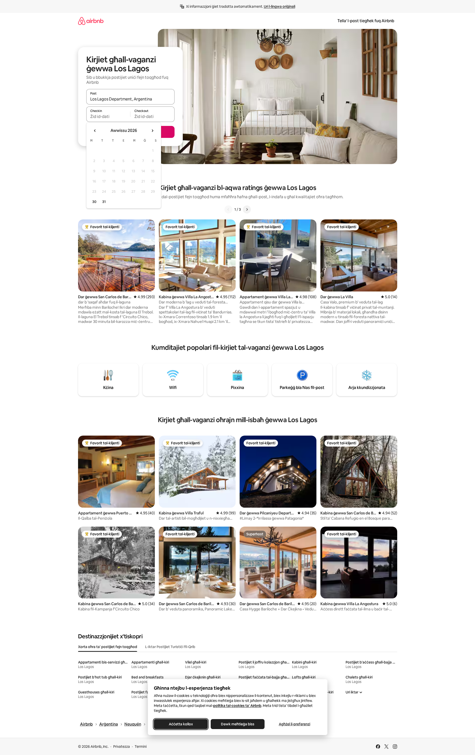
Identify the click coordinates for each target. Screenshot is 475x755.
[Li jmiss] (247, 209)
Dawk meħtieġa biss (237, 724)
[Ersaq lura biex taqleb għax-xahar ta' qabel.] (95, 130)
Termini (141, 746)
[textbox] (108, 116)
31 (104, 201)
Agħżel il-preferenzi (294, 724)
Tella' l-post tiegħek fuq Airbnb (365, 20)
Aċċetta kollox (181, 724)
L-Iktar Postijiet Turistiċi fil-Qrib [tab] (170, 647)
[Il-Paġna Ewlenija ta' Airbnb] (90, 21)
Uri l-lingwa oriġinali (279, 6)
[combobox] (130, 99)
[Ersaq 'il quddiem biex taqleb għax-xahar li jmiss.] (152, 130)
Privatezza (121, 746)
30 (94, 201)
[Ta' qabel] (228, 209)
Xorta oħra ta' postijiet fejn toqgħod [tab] (107, 647)
